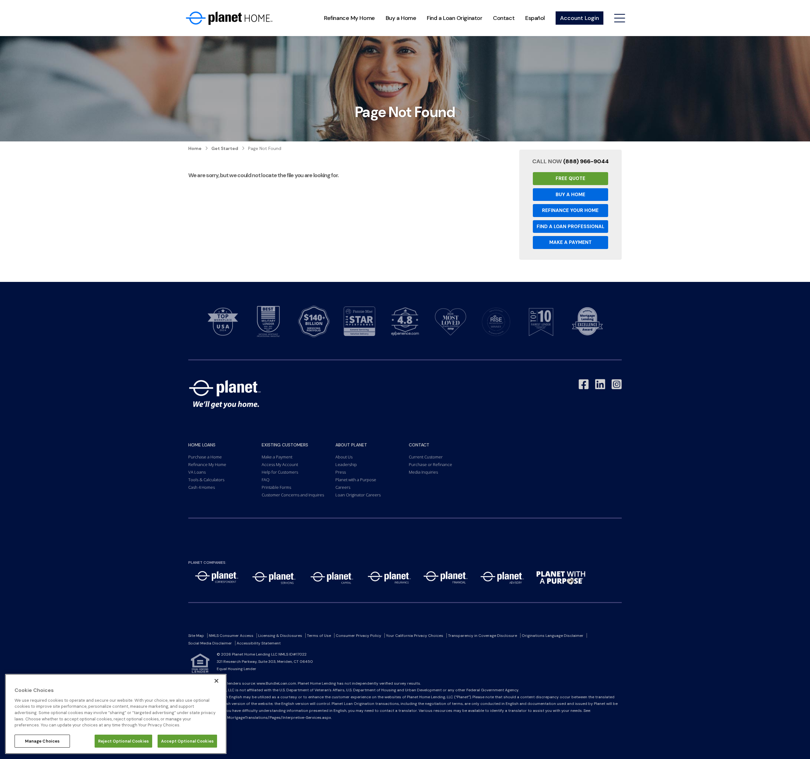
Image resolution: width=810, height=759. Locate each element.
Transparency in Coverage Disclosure (482, 635)
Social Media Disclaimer (210, 643)
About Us (343, 457)
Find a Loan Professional (570, 226)
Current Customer (426, 457)
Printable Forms (276, 487)
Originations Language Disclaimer (552, 635)
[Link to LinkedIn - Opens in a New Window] (600, 384)
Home (195, 148)
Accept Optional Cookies (187, 740)
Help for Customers (280, 472)
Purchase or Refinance (430, 464)
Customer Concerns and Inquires (293, 495)
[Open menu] (619, 18)
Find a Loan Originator (454, 18)
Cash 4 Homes (201, 487)
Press (340, 472)
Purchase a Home (205, 457)
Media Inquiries (423, 472)
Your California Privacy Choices (414, 635)
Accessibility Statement (259, 643)
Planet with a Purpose (355, 479)
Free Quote (570, 178)
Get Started (224, 148)
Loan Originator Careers (358, 495)
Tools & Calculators (206, 479)
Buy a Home (401, 18)
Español (535, 18)
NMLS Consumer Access (231, 635)
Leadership (346, 464)
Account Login (579, 18)
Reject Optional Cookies (123, 740)
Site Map (196, 635)
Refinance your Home (570, 210)
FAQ (266, 479)
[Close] (216, 681)
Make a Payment (570, 242)
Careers (342, 487)
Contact (503, 18)
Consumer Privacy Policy (358, 635)
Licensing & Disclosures (280, 635)
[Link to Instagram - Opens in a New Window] (617, 384)
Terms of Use (319, 635)
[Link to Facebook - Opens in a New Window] (584, 384)
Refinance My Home (349, 18)
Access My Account (280, 464)
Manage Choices (42, 740)
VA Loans (197, 472)
